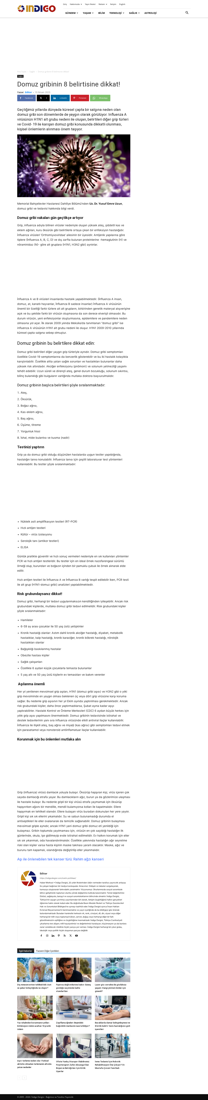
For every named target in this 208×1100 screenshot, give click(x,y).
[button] (187, 13)
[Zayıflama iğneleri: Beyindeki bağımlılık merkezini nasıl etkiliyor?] (73, 1008)
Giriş (65, 4)
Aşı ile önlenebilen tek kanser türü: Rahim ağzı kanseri (60, 859)
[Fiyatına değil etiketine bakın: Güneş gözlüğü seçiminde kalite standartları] (73, 970)
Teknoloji (115, 12)
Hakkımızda (75, 4)
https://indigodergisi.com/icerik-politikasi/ (58, 878)
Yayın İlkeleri (90, 4)
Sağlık (133, 12)
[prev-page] (19, 1078)
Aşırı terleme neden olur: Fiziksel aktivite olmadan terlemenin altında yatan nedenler (34, 1064)
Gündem (70, 12)
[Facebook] (42, 936)
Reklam (102, 4)
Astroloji (150, 12)
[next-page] (24, 1078)
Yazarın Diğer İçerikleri (47, 951)
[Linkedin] (54, 936)
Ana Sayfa (21, 71)
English (122, 4)
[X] (71, 936)
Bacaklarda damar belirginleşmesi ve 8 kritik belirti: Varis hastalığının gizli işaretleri (112, 1025)
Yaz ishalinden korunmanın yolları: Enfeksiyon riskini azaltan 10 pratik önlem (34, 1025)
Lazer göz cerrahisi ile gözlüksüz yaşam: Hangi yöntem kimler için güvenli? (110, 987)
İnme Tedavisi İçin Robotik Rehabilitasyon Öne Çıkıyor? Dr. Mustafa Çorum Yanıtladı (110, 1064)
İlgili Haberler (25, 951)
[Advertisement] (104, 44)
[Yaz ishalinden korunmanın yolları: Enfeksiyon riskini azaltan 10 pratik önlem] (35, 1008)
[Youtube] (77, 936)
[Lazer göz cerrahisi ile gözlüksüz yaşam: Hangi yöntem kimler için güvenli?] (112, 970)
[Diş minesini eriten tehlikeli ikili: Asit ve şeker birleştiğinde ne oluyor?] (35, 970)
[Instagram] (48, 936)
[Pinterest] (60, 936)
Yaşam (87, 12)
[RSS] (66, 936)
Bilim (101, 12)
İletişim (113, 4)
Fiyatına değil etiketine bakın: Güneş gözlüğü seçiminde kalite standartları (73, 987)
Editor (28, 92)
